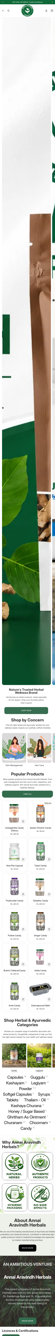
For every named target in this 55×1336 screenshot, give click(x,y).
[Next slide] (51, 367)
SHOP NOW (26, 710)
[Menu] (3, 11)
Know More (27, 1248)
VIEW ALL (27, 794)
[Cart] (52, 10)
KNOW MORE (27, 1321)
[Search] (8, 10)
